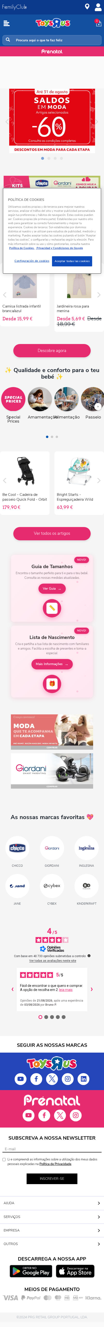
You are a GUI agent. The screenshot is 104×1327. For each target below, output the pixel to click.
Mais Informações (49, 664)
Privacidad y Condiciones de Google (59, 248)
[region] (52, 231)
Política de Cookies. (22, 248)
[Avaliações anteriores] (12, 989)
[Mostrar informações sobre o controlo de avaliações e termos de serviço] (89, 956)
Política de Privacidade (55, 1164)
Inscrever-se (52, 1178)
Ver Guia (49, 588)
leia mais (66, 990)
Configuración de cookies (32, 261)
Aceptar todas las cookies (72, 261)
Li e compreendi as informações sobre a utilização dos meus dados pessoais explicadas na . (52, 1161)
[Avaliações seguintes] (91, 989)
